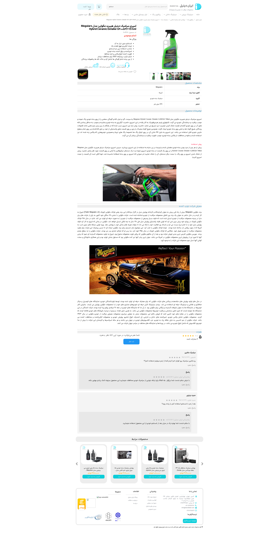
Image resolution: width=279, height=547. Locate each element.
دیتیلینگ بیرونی (187, 14)
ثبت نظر (131, 341)
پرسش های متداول (151, 506)
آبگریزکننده (98, 317)
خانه (198, 14)
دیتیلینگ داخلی (171, 14)
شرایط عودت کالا (152, 497)
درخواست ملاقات (132, 500)
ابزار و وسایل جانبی (140, 14)
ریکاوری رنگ (156, 14)
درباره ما (135, 503)
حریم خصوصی (152, 509)
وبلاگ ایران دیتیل (132, 497)
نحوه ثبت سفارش (151, 503)
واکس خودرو (172, 317)
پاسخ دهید (192, 365)
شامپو (126, 317)
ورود (89, 6)
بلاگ (117, 14)
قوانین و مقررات (152, 500)
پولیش (120, 317)
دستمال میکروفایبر (123, 151)
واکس (92, 132)
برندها (126, 14)
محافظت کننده (86, 317)
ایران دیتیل (161, 527)
